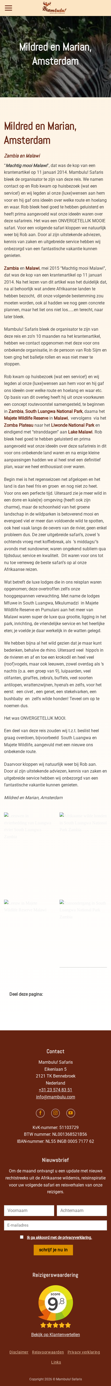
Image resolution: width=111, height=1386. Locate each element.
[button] (8, 8)
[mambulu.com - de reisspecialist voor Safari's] (55, 8)
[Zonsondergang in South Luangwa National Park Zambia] (83, 933)
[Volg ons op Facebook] (40, 1113)
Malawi (33, 268)
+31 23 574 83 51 (55, 1089)
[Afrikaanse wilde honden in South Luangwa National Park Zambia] (83, 846)
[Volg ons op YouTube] (70, 1113)
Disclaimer (18, 1352)
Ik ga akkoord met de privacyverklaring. (59, 1237)
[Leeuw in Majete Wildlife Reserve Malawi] (27, 933)
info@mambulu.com (55, 1096)
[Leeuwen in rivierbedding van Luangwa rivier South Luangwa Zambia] (27, 846)
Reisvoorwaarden (48, 1352)
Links (56, 1362)
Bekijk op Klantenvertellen (55, 1334)
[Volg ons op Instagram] (55, 1113)
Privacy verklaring (84, 1352)
